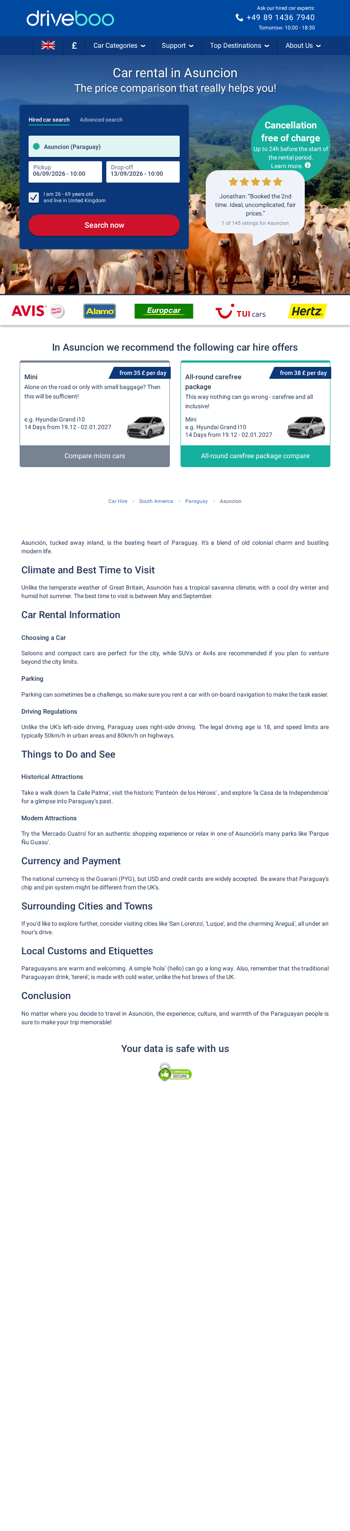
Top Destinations (235, 45)
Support (174, 45)
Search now (104, 225)
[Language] (48, 46)
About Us (299, 45)
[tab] (49, 117)
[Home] (70, 18)
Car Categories (115, 45)
